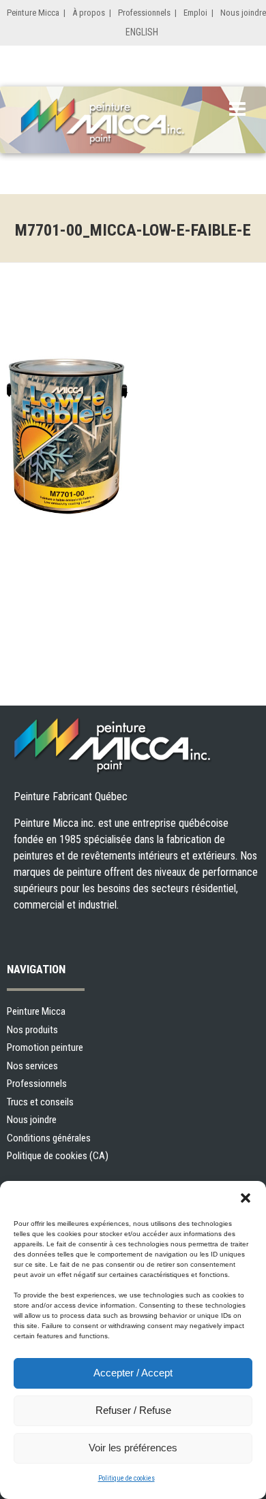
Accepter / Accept (133, 1372)
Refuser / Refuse (133, 1410)
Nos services (32, 1066)
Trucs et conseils (40, 1102)
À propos (88, 12)
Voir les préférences (133, 1447)
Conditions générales (49, 1138)
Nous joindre (243, 12)
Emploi (195, 12)
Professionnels (144, 12)
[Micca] (119, 122)
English (141, 32)
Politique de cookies (126, 1478)
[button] (245, 1198)
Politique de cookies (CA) (57, 1156)
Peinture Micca (33, 12)
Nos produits (32, 1030)
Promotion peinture (45, 1047)
